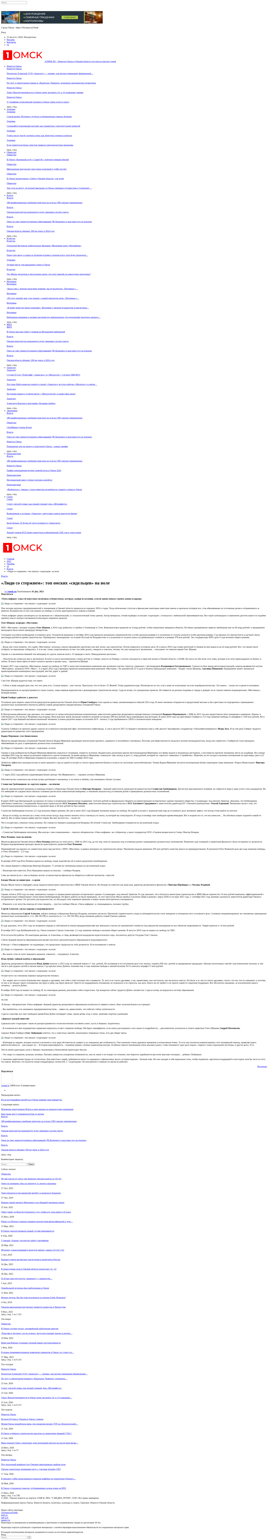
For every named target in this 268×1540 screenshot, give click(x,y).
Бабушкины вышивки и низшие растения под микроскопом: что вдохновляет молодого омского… (54, 317)
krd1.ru (4, 1515)
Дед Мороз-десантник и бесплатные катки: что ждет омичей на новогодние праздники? (49, 274)
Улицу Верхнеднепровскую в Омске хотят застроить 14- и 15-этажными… (36, 1397)
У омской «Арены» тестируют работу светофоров (25, 1240)
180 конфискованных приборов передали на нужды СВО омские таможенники (44, 202)
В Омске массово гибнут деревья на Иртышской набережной (36, 332)
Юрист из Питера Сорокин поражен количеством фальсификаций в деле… (37, 1221)
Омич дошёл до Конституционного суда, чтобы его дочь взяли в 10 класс (36, 1212)
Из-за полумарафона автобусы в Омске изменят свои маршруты (31, 1100)
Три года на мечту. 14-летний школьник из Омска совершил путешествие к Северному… (49, 188)
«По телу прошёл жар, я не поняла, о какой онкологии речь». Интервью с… (43, 298)
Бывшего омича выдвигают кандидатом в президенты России (30, 1259)
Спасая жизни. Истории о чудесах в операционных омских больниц (39, 116)
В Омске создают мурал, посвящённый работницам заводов (29, 1328)
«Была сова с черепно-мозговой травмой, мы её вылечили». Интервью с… (42, 289)
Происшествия (14, 453)
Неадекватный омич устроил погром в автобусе (29, 480)
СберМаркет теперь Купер (19, 427)
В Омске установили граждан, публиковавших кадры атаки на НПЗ (33, 1488)
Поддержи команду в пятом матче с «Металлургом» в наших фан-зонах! (41, 394)
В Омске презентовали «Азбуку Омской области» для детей (35, 178)
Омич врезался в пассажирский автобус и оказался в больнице (31, 1193)
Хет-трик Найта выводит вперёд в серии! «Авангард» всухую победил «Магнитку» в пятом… (52, 384)
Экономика (12, 410)
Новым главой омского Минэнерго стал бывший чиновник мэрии (32, 1202)
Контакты (11, 42)
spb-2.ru (4, 1517)
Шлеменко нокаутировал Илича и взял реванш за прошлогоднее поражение (37, 1109)
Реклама (11, 39)
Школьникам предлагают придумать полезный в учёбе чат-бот (37, 169)
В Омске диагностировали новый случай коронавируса (27, 1231)
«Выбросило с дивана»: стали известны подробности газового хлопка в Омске (44, 489)
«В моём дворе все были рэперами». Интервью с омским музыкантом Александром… (48, 308)
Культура (11, 238)
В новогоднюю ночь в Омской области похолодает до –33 (28, 1269)
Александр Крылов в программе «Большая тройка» (31, 403)
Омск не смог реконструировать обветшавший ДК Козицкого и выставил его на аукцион (49, 221)
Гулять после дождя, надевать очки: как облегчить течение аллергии (39, 135)
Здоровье (11, 109)
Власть (10, 195)
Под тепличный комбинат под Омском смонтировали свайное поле (33, 1464)
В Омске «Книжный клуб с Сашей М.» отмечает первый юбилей (38, 159)
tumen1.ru (5, 1520)
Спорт (10, 497)
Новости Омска (14, 66)
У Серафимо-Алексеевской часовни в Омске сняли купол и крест (38, 102)
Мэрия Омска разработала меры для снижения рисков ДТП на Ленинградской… (39, 1424)
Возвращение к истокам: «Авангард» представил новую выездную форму (42, 513)
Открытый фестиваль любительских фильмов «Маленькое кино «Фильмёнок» (44, 245)
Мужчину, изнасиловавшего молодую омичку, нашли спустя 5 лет (32, 1250)
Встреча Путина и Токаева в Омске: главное (22, 1419)
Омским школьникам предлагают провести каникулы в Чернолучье (33, 1307)
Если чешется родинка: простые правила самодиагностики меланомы (40, 145)
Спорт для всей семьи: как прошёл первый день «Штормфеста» (37, 504)
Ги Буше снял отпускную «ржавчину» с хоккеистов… (26, 1278)
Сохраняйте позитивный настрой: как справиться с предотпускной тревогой (43, 126)
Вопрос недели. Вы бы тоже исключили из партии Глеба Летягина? (33, 1297)
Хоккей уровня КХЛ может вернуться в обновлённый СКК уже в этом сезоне (44, 532)
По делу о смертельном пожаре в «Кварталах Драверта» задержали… (34, 1378)
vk (8, 44)
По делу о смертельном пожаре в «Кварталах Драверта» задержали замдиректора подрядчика (51, 83)
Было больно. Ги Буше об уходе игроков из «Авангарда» (34, 523)
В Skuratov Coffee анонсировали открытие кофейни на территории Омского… (38, 1479)
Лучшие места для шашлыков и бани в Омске (28, 264)
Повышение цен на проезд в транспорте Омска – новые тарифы (37, 446)
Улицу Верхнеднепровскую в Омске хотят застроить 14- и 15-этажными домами (45, 92)
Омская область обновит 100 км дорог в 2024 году (31, 231)
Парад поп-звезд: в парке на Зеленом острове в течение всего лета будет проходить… (47, 255)
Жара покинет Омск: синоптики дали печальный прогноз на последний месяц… (39, 1443)
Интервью (11, 281)
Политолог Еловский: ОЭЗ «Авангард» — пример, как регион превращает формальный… (50, 73)
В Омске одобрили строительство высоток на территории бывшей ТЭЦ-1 (36, 1433)
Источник (262, 1066)
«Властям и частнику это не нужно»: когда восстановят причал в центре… (36, 1333)
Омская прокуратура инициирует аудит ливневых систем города (38, 212)
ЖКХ (9, 324)
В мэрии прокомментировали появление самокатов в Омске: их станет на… (37, 1352)
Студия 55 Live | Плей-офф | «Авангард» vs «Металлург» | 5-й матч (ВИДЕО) (43, 375)
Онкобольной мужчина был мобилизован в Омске (25, 1288)
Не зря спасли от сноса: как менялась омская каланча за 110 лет (31, 1179)
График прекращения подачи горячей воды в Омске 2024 (34, 470)
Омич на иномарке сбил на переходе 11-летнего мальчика (28, 1183)
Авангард (11, 367)
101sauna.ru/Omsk (9, 1512)
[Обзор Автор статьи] (6, 1083)
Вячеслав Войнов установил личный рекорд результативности (31, 1343)
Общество (11, 152)
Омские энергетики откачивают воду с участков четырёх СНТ (31, 1469)
